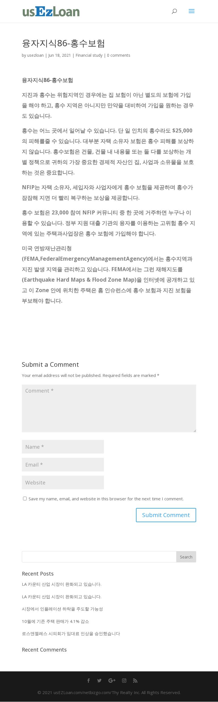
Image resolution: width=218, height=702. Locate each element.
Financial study (89, 55)
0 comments (118, 55)
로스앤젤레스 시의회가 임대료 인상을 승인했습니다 (71, 633)
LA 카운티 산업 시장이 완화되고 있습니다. (61, 584)
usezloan (35, 55)
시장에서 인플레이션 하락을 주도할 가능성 (62, 609)
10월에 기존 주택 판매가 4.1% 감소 (55, 621)
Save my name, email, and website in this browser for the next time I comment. (106, 498)
